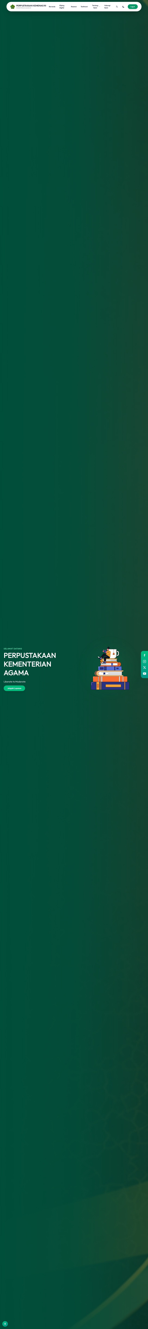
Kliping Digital (61, 6)
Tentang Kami (95, 6)
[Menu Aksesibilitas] (5, 1324)
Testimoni (84, 7)
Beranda (52, 7)
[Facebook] (144, 655)
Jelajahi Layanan (14, 688)
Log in (133, 7)
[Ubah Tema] (123, 6)
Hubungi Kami (107, 6)
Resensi (74, 7)
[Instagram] (144, 661)
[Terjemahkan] (117, 6)
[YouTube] (144, 673)
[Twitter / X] (144, 667)
